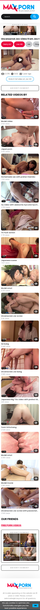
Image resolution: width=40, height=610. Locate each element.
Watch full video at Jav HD (20, 79)
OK (35, 605)
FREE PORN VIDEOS (11, 525)
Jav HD (19, 44)
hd (29, 44)
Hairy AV (7, 44)
